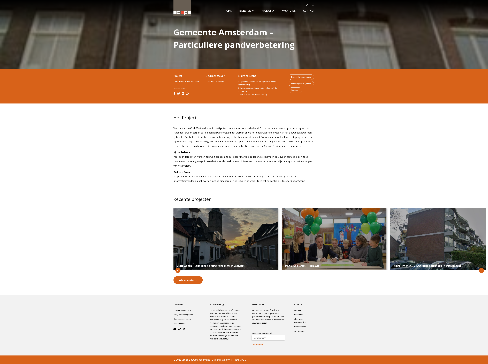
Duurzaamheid (179, 323)
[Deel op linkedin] (183, 93)
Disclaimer (298, 314)
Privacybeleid (300, 326)
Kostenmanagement (182, 319)
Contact (309, 10)
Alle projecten (187, 279)
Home (228, 10)
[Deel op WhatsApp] (187, 93)
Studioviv (225, 359)
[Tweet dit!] (178, 93)
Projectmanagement (182, 310)
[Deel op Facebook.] (174, 93)
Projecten (268, 10)
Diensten (245, 10)
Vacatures (289, 10)
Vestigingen (299, 331)
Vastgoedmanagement (183, 314)
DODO (242, 359)
